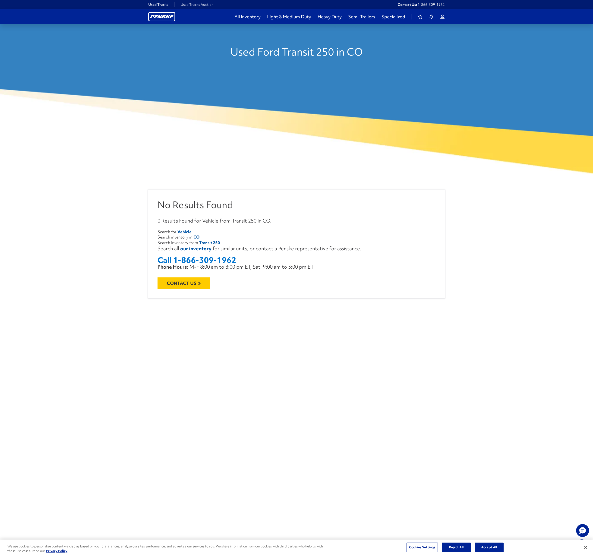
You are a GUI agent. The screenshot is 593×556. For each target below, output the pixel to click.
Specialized (393, 17)
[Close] (585, 547)
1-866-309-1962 (431, 4)
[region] (296, 548)
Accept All (489, 547)
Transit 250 (209, 242)
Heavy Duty (330, 17)
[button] (582, 530)
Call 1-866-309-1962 (197, 260)
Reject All (456, 547)
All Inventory (247, 17)
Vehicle (184, 231)
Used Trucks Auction (197, 4)
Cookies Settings (422, 547)
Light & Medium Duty (289, 17)
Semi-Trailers (361, 17)
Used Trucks (158, 4)
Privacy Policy (56, 551)
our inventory (195, 248)
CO (196, 237)
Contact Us (181, 283)
